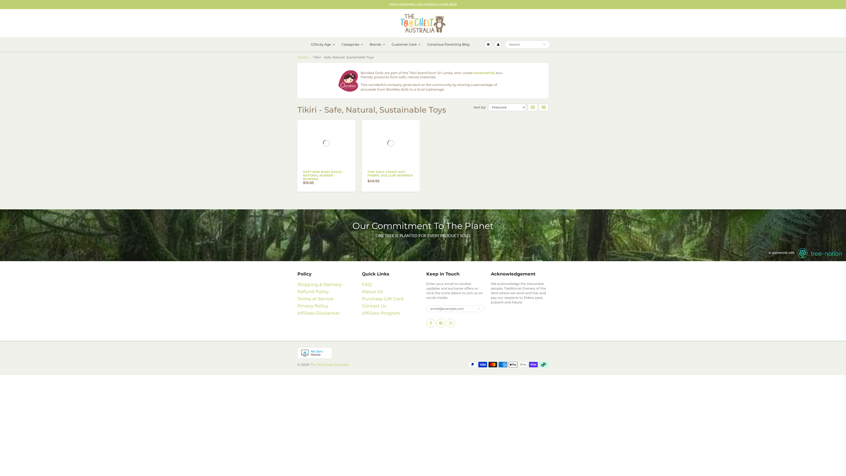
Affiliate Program (381, 313)
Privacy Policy (312, 306)
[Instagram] (450, 323)
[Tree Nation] (423, 353)
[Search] (544, 44)
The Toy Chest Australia (329, 365)
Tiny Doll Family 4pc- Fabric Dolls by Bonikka (390, 173)
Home (302, 57)
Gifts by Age (321, 44)
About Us (372, 291)
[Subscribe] (478, 308)
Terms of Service (315, 298)
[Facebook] (430, 323)
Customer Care (404, 44)
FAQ (367, 284)
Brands (375, 44)
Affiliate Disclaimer (318, 313)
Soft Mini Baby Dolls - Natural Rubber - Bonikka (323, 175)
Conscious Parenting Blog (448, 44)
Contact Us (374, 306)
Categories (350, 44)
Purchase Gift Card (383, 298)
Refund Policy (313, 291)
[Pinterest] (440, 323)
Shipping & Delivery (319, 284)
